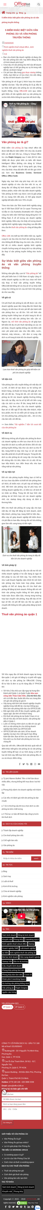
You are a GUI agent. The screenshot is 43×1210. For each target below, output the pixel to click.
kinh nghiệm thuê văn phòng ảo (23, 953)
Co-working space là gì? (14, 1155)
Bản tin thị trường (21, 961)
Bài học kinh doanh (10, 957)
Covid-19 (28, 975)
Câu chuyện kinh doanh (12, 966)
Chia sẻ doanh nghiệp (12, 891)
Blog (21, 13)
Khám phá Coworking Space (14, 979)
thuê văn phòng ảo (19, 227)
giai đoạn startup (29, 72)
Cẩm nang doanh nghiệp (30, 957)
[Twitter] (13, 1207)
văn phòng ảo (17, 148)
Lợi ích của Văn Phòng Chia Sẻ (17, 1158)
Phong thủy (18, 939)
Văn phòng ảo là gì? (15, 142)
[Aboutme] (9, 1207)
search (36, 858)
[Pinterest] (32, 1207)
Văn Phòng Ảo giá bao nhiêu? (16, 1142)
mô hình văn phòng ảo (21, 322)
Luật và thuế (8, 881)
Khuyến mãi (7, 939)
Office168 (23, 91)
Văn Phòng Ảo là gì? (12, 1139)
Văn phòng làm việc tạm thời (15, 1178)
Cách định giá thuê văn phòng (16, 1174)
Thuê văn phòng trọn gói (14, 1171)
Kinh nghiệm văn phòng (13, 896)
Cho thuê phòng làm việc (13, 835)
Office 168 (6, 236)
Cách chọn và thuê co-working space (19, 1162)
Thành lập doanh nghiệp (13, 830)
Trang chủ (10, 13)
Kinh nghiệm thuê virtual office (16, 47)
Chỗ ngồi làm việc (10, 840)
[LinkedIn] (29, 1207)
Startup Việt (7, 961)
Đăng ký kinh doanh (26, 935)
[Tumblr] (25, 1207)
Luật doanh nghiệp (27, 948)
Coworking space (32, 939)
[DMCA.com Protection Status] (27, 1203)
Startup (31, 944)
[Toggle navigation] (5, 4)
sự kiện (5, 953)
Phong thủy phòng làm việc (13, 970)
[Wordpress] (21, 1207)
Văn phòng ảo (32, 273)
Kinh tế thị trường (10, 886)
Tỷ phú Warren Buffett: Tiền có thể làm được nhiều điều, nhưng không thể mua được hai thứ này (21, 782)
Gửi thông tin (7, 1122)
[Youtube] (17, 1207)
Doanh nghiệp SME (10, 948)
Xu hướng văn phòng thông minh (15, 983)
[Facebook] (6, 1207)
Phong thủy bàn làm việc (12, 975)
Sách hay (7, 876)
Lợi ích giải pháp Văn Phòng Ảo (17, 1146)
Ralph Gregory (21, 988)
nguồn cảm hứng (9, 992)
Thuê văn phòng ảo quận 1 (20, 614)
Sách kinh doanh (9, 935)
